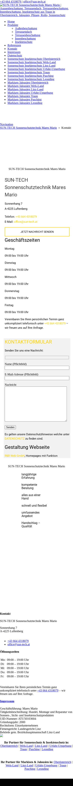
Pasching (34, 749)
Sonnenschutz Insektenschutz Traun (28, 72)
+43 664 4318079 (11, 1)
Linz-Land (41, 745)
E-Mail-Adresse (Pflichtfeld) (21, 374)
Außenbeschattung (26, 28)
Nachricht (10, 384)
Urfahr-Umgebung (60, 745)
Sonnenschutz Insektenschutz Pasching (30, 75)
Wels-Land (26, 745)
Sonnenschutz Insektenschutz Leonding (30, 79)
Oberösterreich (9, 745)
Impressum (13, 52)
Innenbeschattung (25, 38)
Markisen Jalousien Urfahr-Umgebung (30, 92)
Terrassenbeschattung (27, 35)
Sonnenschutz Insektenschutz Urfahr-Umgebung (36, 69)
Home (11, 21)
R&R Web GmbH (15, 455)
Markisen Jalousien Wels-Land (25, 86)
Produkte (12, 25)
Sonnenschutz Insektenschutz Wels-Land (31, 62)
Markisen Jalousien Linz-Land (25, 89)
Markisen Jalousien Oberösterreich (27, 82)
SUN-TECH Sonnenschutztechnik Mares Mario (28, 127)
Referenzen (14, 45)
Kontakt (12, 48)
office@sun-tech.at (34, 1)
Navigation (6, 124)
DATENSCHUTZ (15, 438)
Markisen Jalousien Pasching (24, 99)
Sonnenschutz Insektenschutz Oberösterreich (33, 58)
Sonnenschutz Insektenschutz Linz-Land (31, 65)
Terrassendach (23, 31)
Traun (23, 749)
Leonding (47, 749)
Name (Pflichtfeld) (16, 364)
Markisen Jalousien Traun (22, 96)
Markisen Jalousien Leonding (24, 102)
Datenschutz (14, 55)
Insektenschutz (23, 41)
